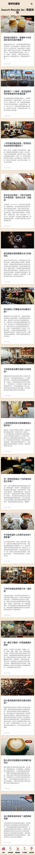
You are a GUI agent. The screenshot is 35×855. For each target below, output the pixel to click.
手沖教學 (24, 852)
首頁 (3, 852)
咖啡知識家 (14, 3)
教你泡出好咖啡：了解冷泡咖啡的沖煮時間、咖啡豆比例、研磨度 (17, 197)
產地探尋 (31, 852)
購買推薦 (17, 852)
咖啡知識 (10, 852)
